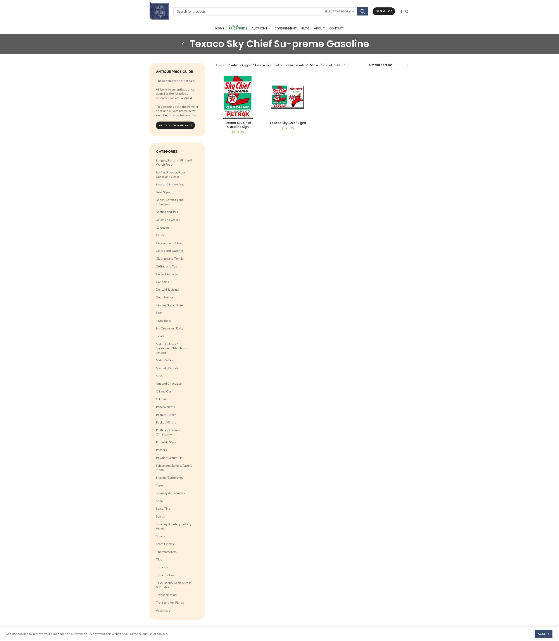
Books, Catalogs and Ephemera (170, 202)
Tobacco (162, 567)
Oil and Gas (164, 391)
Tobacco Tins (165, 575)
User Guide (384, 11)
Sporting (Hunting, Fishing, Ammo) (174, 526)
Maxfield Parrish (167, 368)
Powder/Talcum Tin (169, 457)
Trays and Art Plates (170, 602)
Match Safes (164, 360)
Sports (160, 536)
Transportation (166, 594)
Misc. (159, 376)
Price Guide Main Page (175, 125)
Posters (161, 450)
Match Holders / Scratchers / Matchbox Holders (171, 348)
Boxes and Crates (168, 219)
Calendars (163, 227)
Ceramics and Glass (169, 243)
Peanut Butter (166, 414)
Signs (159, 485)
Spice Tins (163, 508)
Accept (543, 633)
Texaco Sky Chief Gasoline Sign (237, 125)
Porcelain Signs (166, 442)
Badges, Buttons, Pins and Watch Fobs (174, 162)
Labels (160, 336)
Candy (160, 235)
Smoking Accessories (170, 493)
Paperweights (165, 407)
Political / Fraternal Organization (168, 432)
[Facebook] (401, 11)
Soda (159, 501)
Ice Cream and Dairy (169, 328)
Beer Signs (163, 192)
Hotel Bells (163, 320)
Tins (159, 559)
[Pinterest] (407, 11)
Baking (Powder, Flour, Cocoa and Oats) (171, 174)
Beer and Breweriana (170, 184)
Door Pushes (165, 297)
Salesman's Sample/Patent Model (174, 468)
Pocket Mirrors (166, 422)
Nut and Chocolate (169, 383)
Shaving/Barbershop (170, 477)
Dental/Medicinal (167, 289)
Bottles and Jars (167, 212)
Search (362, 11)
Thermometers (166, 552)
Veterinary (163, 610)
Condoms (162, 282)
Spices (160, 516)
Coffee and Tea (166, 266)
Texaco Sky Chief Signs (288, 123)
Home (220, 65)
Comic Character (167, 274)
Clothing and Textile (170, 258)
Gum (159, 313)
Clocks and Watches (170, 250)
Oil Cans (161, 399)
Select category (337, 11)
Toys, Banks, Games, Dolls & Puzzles (173, 585)
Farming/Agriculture (169, 305)
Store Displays (166, 544)
